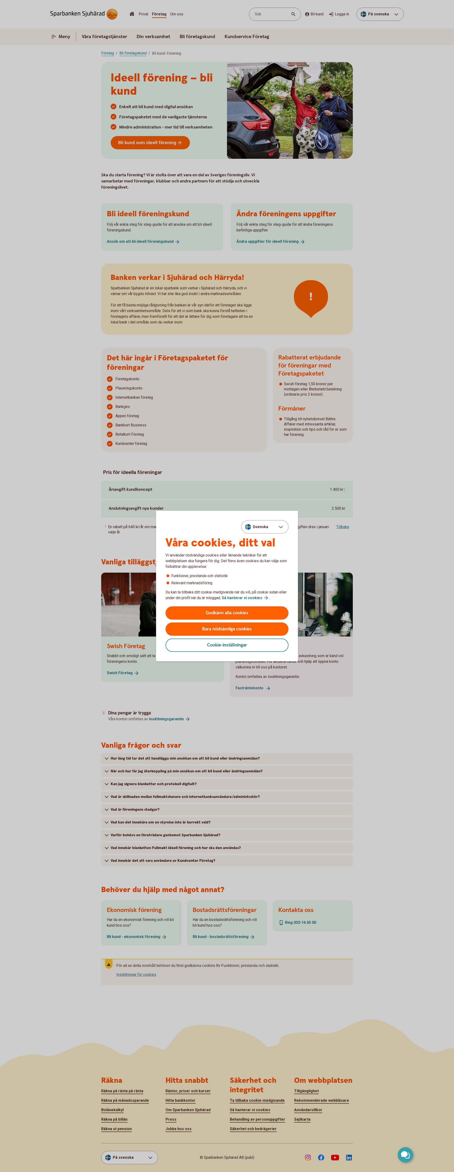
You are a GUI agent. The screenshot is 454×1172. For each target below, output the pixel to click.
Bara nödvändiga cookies (227, 629)
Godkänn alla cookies (227, 613)
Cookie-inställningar (227, 645)
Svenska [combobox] (260, 526)
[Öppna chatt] (405, 1155)
